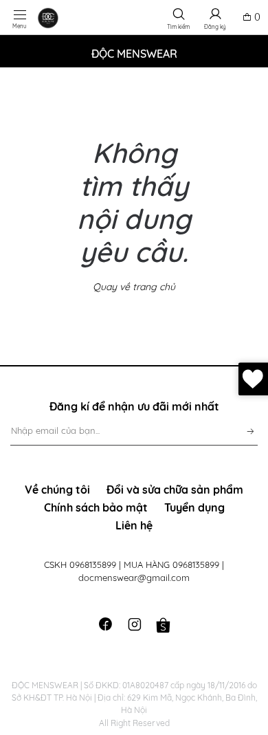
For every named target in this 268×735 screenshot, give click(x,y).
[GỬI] (246, 428)
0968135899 (94, 564)
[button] (178, 17)
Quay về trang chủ (134, 287)
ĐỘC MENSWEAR (134, 54)
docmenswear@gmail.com (134, 577)
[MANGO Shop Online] (66, 18)
